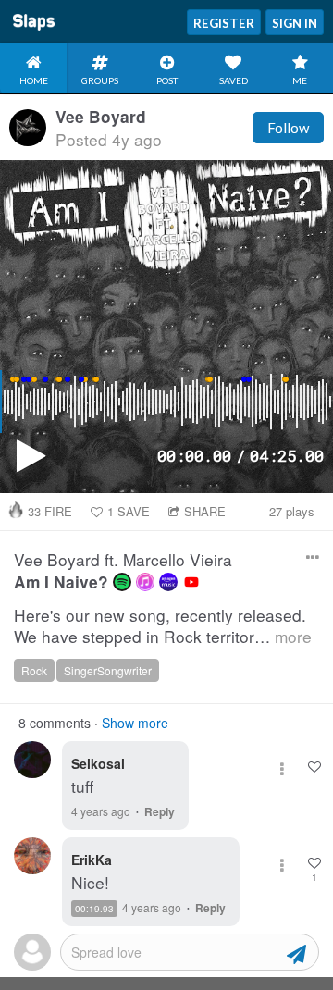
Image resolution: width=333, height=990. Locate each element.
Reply (159, 811)
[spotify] (122, 582)
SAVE (128, 511)
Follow (288, 127)
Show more (135, 722)
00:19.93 (94, 908)
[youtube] (191, 582)
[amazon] (168, 582)
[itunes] (145, 582)
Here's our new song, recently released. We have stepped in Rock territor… (163, 626)
